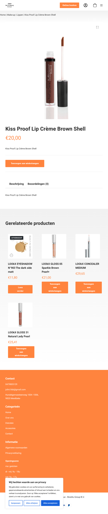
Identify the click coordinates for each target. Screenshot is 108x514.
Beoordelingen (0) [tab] (38, 183)
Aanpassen (15, 503)
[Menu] (101, 5)
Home (3, 15)
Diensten (9, 423)
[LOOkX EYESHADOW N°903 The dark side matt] (20, 246)
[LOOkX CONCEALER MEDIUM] (87, 246)
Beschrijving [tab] (16, 183)
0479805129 (11, 384)
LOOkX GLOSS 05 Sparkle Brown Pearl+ (52, 267)
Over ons (9, 417)
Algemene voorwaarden (16, 447)
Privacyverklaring (13, 453)
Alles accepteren (50, 503)
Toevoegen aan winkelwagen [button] (54, 287)
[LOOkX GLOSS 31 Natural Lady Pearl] (20, 315)
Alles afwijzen (32, 503)
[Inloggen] (85, 5)
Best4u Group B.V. (76, 497)
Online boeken (69, 5)
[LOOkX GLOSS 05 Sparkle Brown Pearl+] (54, 246)
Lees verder (20, 289)
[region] (34, 493)
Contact (9, 433)
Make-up (11, 15)
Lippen (20, 15)
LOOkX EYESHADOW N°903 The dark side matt (20, 267)
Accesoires (10, 428)
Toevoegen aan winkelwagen (25, 163)
